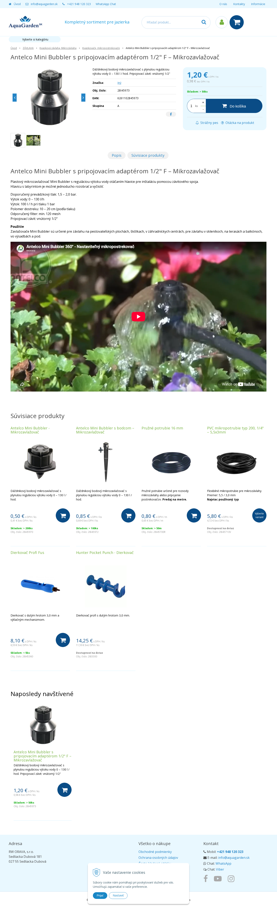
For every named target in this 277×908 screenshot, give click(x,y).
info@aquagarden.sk (44, 4)
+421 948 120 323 (79, 4)
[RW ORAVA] (206, 878)
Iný (119, 83)
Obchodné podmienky (155, 851)
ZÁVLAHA (28, 48)
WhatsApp (223, 863)
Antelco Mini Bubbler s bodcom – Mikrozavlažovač (105, 430)
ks (196, 106)
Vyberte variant (259, 515)
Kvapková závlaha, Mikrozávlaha (58, 48)
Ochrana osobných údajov (158, 857)
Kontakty (239, 4)
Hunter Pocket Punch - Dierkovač (105, 552)
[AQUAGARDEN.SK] (232, 878)
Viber (220, 869)
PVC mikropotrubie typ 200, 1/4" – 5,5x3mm (235, 430)
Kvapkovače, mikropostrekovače (101, 48)
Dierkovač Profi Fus (27, 552)
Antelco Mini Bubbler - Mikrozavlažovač (30, 430)
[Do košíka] (63, 515)
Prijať (100, 895)
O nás (223, 4)
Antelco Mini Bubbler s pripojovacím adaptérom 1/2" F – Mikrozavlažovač (42, 755)
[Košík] (238, 22)
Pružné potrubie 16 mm (162, 428)
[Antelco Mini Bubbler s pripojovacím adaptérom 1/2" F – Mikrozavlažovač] (49, 97)
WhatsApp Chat (106, 4)
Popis (116, 155)
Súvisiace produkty (147, 155)
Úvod (17, 4)
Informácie (258, 4)
